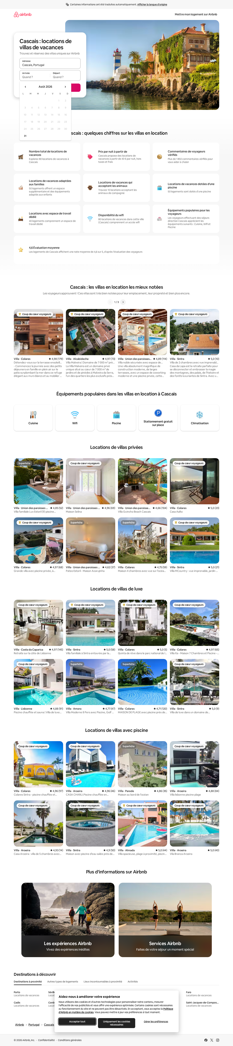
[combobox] (50, 65)
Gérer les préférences (156, 1021)
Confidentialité (46, 1040)
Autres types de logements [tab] (62, 981)
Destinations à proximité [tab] (28, 981)
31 (25, 135)
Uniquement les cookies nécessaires (116, 1023)
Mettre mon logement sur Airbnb (196, 14)
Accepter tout (77, 1021)
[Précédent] (110, 302)
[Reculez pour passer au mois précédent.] (25, 87)
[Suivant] (123, 302)
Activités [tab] (133, 981)
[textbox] (34, 77)
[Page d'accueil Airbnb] (22, 14)
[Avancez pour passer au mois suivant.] (65, 87)
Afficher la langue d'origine (152, 4)
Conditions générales (70, 1040)
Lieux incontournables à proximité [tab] (103, 981)
